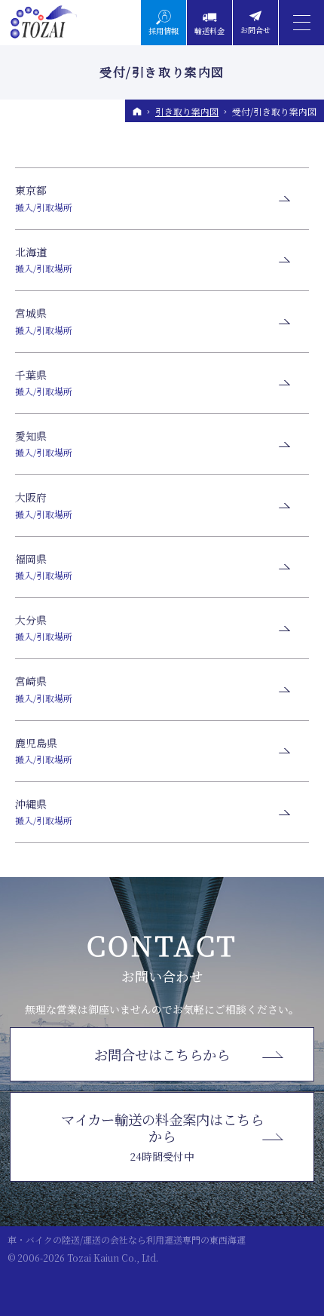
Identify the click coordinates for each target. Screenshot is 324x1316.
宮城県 (43, 320)
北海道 (43, 259)
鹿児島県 (43, 750)
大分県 (43, 627)
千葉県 (43, 382)
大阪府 (43, 504)
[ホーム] (137, 111)
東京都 (43, 198)
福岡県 (43, 566)
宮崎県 (43, 688)
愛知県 (43, 443)
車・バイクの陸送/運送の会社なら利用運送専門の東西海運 (127, 1239)
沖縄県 (43, 811)
